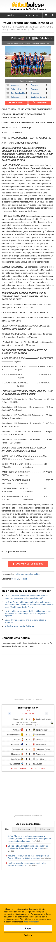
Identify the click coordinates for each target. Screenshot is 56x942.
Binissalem (35, 93)
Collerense (15, 97)
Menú (9, 15)
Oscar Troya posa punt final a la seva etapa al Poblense (25, 621)
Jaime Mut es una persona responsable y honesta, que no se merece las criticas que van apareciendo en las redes (29, 838)
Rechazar (28, 935)
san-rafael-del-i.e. (32, 573)
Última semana (24, 829)
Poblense (16, 38)
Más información (31, 921)
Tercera (23, 578)
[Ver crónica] (52, 723)
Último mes (45, 829)
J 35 (7, 89)
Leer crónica (41, 102)
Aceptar (28, 928)
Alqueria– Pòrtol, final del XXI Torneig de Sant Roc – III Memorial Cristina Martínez (28, 857)
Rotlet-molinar (16, 89)
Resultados (31, 15)
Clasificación (38, 769)
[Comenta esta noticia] (32, 29)
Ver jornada (17, 102)
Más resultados (19, 769)
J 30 (7, 85)
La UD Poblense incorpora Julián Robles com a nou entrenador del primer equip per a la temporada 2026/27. (28, 613)
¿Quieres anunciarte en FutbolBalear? (28, 699)
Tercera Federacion (28, 707)
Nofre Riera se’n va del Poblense (19, 626)
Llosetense (15, 85)
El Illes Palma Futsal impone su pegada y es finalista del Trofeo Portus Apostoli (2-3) (28, 847)
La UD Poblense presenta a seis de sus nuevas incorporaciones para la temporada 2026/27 (26, 597)
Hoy (7, 829)
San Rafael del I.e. (43, 38)
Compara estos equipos (29, 563)
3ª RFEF (15, 578)
